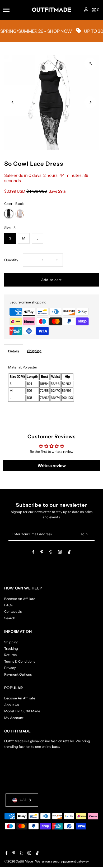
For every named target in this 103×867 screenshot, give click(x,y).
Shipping (34, 351)
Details (13, 351)
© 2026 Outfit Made (19, 861)
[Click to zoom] (90, 64)
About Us (11, 705)
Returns (10, 655)
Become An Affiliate (19, 599)
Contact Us (13, 612)
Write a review (52, 465)
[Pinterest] (41, 553)
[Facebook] (33, 553)
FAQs (8, 605)
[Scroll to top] (92, 853)
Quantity (11, 260)
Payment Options (18, 674)
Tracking (11, 649)
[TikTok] (69, 553)
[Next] (90, 102)
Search (9, 618)
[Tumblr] (50, 553)
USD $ (25, 800)
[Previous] (13, 102)
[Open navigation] (16, 9)
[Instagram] (60, 553)
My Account (14, 718)
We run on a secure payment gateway (62, 861)
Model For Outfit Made (22, 711)
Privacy (10, 668)
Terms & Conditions (19, 661)
